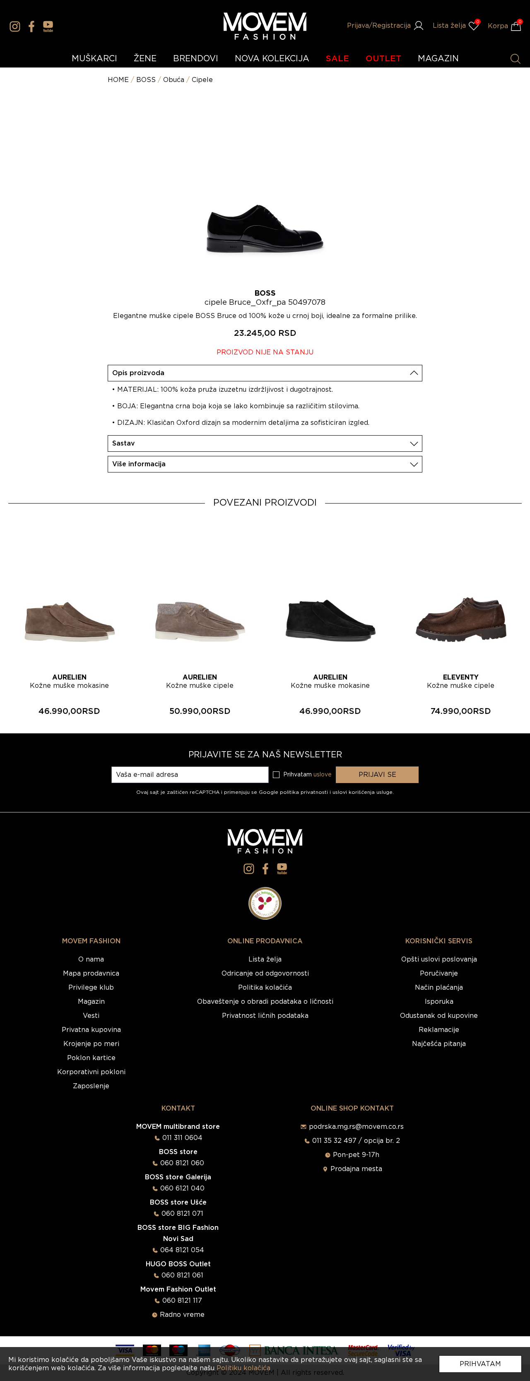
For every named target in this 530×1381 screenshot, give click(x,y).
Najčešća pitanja (439, 1044)
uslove (322, 775)
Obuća (173, 80)
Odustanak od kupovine (439, 1015)
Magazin (91, 1001)
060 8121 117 (182, 1300)
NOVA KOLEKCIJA (272, 59)
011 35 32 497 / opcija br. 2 (356, 1141)
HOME (118, 80)
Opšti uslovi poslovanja (439, 959)
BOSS (146, 80)
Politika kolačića (265, 987)
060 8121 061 (182, 1275)
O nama (91, 959)
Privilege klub (91, 987)
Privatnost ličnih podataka (265, 1015)
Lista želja (265, 959)
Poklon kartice (91, 1058)
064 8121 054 (182, 1250)
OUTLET (383, 59)
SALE (337, 59)
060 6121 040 (182, 1188)
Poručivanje (439, 973)
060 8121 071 (182, 1213)
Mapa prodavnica (91, 973)
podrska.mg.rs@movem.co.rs (356, 1126)
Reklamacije (439, 1030)
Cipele (202, 80)
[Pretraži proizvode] (515, 58)
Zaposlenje (91, 1086)
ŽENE (145, 59)
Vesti (91, 1015)
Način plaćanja (439, 987)
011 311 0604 (182, 1138)
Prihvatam (480, 1364)
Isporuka (439, 1001)
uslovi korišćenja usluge (362, 792)
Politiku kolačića (243, 1368)
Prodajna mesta (356, 1169)
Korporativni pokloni (91, 1072)
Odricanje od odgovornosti (265, 973)
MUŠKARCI (94, 59)
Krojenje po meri (91, 1044)
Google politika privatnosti (294, 792)
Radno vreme (182, 1314)
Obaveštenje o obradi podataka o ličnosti (265, 1001)
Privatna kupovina (91, 1030)
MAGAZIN (438, 59)
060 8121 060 (182, 1163)
